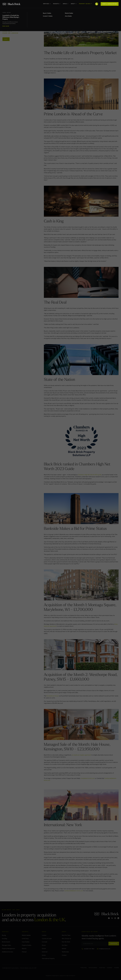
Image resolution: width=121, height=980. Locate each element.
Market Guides (69, 13)
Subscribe (113, 943)
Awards (64, 948)
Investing (4, 938)
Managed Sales (6, 945)
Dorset (44, 948)
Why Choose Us (66, 938)
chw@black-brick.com (88, 778)
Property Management (8, 948)
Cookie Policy (102, 967)
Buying (4, 935)
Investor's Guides (47, 16)
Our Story (64, 945)
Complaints (116, 967)
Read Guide (5, 26)
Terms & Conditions (93, 967)
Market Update (26, 935)
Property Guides (26, 945)
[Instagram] (115, 918)
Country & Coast (47, 938)
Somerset (44, 952)
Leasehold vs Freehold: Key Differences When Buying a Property (10, 17)
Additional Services (7, 952)
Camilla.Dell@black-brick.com (73, 891)
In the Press (25, 938)
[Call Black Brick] (96, 4)
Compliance (109, 967)
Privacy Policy (84, 967)
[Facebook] (109, 918)
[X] (112, 918)
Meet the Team (66, 935)
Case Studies (25, 942)
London (44, 935)
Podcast (24, 952)
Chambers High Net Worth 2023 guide (89, 475)
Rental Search (6, 942)
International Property (48, 958)
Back (6, 39)
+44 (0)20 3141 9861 (89, 948)
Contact (64, 955)
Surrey (44, 955)
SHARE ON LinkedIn (10, 33)
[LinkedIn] (118, 918)
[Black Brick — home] (11, 4)
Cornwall (44, 942)
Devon (44, 945)
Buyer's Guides (47, 13)
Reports (24, 948)
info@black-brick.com (104, 948)
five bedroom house (53, 696)
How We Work (66, 942)
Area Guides (68, 16)
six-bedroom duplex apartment (81, 755)
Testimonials (65, 952)
